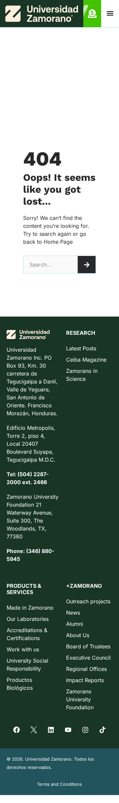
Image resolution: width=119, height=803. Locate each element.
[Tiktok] (102, 729)
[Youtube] (68, 729)
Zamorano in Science (82, 375)
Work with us (23, 649)
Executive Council (88, 657)
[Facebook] (16, 729)
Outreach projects (88, 601)
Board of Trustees (88, 646)
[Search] (87, 264)
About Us (77, 635)
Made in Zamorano (30, 607)
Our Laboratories (28, 619)
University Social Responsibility (27, 664)
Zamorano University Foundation (80, 699)
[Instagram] (85, 729)
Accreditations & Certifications (27, 634)
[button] (110, 13)
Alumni (74, 624)
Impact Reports (85, 680)
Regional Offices (86, 669)
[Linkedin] (51, 729)
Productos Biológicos (20, 684)
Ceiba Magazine (86, 359)
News (73, 612)
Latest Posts (81, 348)
